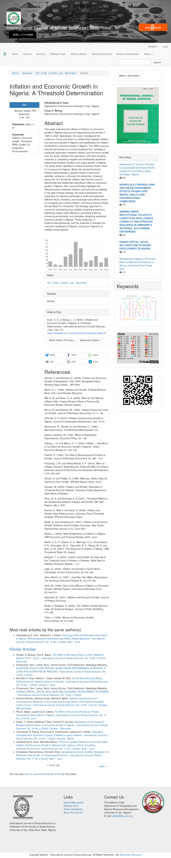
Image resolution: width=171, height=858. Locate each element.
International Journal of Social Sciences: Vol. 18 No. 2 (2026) (50, 695)
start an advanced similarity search (42, 774)
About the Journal (73, 812)
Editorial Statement (102, 54)
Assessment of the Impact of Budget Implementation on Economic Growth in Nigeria (60, 723)
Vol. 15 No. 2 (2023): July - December (56, 73)
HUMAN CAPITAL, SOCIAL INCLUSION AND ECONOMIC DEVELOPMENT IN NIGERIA (62, 691)
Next (103, 766)
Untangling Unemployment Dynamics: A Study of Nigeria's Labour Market (59, 733)
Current (27, 54)
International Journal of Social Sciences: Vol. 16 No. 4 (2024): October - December (62, 726)
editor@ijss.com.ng (122, 815)
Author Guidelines (73, 809)
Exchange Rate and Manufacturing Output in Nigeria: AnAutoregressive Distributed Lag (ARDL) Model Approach (61, 636)
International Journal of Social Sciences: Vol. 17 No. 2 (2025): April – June (55, 748)
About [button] (147, 54)
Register (152, 46)
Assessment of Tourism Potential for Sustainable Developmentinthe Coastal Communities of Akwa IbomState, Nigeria (137, 169)
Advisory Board (79, 54)
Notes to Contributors (128, 54)
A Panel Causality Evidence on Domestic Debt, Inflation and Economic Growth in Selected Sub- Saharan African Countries (62, 743)
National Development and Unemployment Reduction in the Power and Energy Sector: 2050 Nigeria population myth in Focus (60, 702)
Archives (40, 54)
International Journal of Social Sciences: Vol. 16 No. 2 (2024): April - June (60, 640)
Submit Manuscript (73, 802)
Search (157, 62)
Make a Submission (129, 75)
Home (15, 54)
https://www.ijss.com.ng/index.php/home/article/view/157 (76, 333)
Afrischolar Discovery (131, 854)
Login (165, 46)
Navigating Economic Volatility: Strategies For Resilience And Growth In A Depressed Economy (62, 753)
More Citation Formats (61, 340)
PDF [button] (24, 105)
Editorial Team (58, 54)
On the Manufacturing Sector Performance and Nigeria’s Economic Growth (59, 679)
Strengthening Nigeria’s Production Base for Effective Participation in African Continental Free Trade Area (137, 263)
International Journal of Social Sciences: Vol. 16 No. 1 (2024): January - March (62, 736)
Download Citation (90, 340)
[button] (54, 355)
